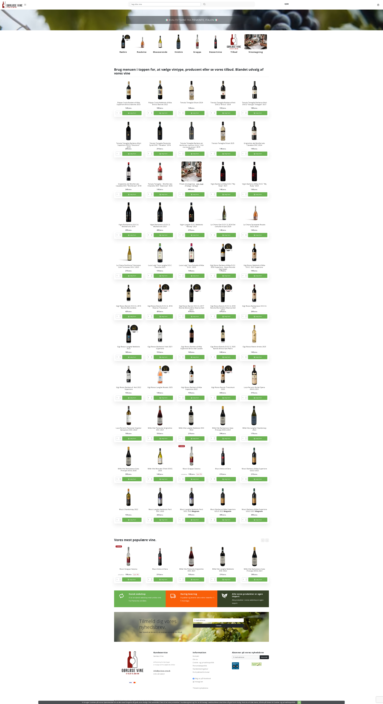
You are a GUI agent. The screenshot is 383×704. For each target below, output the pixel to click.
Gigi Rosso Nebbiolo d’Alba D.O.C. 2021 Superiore (254, 266)
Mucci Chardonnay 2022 (128, 509)
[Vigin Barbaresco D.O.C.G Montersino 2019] (128, 212)
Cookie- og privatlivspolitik (203, 662)
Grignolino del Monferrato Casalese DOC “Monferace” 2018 (128, 185)
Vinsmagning (256, 52)
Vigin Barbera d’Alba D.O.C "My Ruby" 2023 (254, 185)
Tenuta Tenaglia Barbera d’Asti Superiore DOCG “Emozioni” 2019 (128, 145)
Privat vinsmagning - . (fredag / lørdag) (191, 185)
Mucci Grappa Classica (191, 469)
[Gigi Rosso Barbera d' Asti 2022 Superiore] (128, 375)
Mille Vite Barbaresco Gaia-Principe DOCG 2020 (128, 470)
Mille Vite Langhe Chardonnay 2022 (254, 429)
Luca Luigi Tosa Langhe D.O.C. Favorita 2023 (160, 266)
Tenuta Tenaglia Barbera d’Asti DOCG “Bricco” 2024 (222, 103)
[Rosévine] (141, 41)
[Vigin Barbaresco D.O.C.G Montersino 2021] (160, 212)
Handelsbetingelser (200, 669)
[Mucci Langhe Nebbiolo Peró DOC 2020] (160, 497)
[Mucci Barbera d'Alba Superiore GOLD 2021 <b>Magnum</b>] (254, 497)
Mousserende (160, 52)
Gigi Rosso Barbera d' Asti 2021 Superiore (160, 348)
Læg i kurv (133, 113)
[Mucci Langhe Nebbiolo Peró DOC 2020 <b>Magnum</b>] (191, 497)
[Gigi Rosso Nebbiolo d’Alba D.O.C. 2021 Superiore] (254, 253)
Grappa (197, 52)
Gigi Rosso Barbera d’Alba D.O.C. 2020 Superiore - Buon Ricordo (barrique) (223, 267)
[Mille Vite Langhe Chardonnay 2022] (254, 415)
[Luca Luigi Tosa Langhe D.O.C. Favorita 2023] (160, 253)
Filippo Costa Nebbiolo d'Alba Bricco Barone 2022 (160, 103)
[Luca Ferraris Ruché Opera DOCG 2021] (254, 375)
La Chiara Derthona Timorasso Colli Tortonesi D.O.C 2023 (128, 266)
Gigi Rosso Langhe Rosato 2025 (160, 387)
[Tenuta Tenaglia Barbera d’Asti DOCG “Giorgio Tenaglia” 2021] (254, 90)
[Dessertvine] (215, 41)
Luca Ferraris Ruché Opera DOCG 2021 (254, 388)
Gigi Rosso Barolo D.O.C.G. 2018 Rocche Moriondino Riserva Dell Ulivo (222, 308)
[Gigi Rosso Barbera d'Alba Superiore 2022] (191, 375)
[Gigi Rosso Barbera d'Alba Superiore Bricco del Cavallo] (191, 334)
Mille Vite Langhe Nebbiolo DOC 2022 (191, 429)
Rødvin (123, 52)
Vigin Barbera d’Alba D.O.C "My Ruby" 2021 (223, 185)
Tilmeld (218, 626)
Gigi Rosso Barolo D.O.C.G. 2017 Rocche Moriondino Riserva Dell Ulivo (191, 308)
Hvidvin (179, 52)
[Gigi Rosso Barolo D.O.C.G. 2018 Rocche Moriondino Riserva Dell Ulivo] (223, 293)
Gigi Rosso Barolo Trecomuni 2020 (223, 388)
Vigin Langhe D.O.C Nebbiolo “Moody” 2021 (191, 226)
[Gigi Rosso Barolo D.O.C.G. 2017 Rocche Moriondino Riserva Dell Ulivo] (191, 293)
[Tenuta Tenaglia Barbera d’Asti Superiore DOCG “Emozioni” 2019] (129, 131)
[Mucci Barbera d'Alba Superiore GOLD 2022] (254, 456)
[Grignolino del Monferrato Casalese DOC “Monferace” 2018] (129, 171)
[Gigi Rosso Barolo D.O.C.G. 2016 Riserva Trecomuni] (160, 293)
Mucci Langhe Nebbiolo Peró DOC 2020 (160, 510)
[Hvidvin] (178, 41)
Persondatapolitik (200, 666)
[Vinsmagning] (255, 41)
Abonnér (264, 657)
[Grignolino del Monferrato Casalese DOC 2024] (254, 131)
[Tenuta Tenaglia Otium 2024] (191, 90)
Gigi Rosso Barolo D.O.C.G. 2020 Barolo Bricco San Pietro (222, 348)
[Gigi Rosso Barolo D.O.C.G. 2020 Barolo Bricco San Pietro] (223, 334)
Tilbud (233, 52)
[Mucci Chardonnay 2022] (128, 497)
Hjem (287, 4)
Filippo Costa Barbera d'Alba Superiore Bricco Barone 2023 (128, 103)
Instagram (198, 682)
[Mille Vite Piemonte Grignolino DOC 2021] (160, 415)
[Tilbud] (234, 41)
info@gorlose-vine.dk (161, 671)
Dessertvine (215, 52)
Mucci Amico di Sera (223, 469)
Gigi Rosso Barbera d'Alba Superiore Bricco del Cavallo (191, 348)
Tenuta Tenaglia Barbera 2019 (191, 145)
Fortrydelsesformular (201, 672)
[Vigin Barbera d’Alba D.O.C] (223, 171)
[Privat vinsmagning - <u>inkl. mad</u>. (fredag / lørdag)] (191, 171)
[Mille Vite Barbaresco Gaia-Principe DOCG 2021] (223, 415)
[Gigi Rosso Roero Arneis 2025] (254, 334)
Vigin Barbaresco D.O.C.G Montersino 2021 (160, 226)
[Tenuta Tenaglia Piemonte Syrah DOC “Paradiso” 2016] (160, 131)
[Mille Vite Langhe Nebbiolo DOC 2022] (191, 415)
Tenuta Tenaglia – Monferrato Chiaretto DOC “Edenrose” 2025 (160, 185)
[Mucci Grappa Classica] (191, 456)
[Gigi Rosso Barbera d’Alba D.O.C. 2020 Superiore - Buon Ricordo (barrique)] (223, 253)
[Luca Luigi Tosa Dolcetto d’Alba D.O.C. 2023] (191, 253)
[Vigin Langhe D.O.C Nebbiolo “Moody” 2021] (191, 212)
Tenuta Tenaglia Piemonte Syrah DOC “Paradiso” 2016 (160, 144)
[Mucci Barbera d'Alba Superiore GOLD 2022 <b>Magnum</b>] (223, 497)
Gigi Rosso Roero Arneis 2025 (254, 347)
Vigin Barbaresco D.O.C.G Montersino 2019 (129, 226)
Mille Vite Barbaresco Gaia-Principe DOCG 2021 (223, 429)
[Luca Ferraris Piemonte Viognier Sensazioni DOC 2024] (128, 415)
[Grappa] (197, 41)
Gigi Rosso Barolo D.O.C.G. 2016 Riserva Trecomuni (160, 307)
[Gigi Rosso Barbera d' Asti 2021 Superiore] (160, 334)
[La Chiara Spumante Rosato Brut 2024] (254, 212)
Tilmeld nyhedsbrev (200, 688)
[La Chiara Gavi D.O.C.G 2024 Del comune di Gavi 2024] (223, 212)
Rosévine (142, 52)
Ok (299, 702)
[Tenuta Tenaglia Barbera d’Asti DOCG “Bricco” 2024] (223, 90)
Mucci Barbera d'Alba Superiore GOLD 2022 (254, 470)
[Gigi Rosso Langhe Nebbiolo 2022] (129, 334)
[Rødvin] (123, 41)
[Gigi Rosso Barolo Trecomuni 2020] (223, 375)
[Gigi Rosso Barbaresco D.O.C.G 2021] (254, 293)
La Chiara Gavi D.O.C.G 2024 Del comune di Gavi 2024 (223, 226)
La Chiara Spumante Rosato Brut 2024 (254, 226)
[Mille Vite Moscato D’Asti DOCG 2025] (160, 456)
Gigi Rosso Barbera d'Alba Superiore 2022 (191, 388)
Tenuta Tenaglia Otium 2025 (223, 143)
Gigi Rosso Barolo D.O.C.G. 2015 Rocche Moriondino (128, 307)
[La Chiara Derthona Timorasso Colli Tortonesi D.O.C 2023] (129, 253)
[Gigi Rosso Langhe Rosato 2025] (160, 375)
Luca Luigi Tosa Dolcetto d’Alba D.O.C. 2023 (191, 266)
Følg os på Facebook (202, 678)
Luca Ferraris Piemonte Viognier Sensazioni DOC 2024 (128, 429)
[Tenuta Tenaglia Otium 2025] (223, 131)
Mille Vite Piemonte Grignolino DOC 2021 (160, 429)
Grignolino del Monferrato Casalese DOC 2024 (254, 144)
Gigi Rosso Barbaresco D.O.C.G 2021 (254, 307)
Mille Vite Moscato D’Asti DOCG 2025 (160, 470)
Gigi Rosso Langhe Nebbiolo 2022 (128, 348)
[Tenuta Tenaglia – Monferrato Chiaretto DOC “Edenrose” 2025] (160, 171)
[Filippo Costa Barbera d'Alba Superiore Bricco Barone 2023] (128, 90)
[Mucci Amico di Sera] (223, 456)
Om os (195, 659)
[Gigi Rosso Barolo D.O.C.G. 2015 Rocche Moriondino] (128, 293)
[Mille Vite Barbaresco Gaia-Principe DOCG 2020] (129, 456)
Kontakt (196, 656)
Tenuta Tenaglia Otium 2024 (191, 102)
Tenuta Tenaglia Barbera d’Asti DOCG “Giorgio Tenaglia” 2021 (254, 103)
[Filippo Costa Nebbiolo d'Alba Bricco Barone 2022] (160, 90)
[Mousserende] (160, 41)
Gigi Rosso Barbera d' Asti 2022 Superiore (128, 388)
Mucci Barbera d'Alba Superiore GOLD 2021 (254, 510)
